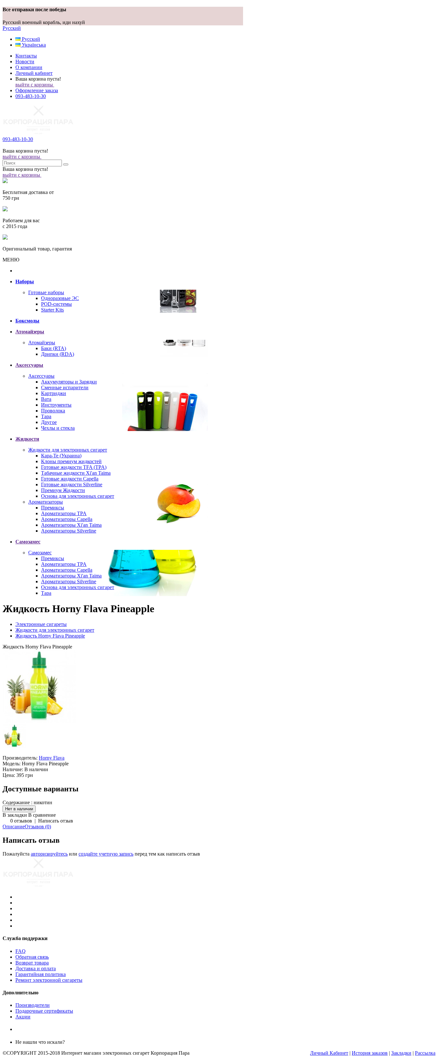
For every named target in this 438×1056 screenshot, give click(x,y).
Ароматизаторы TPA (64, 513)
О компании (28, 67)
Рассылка (425, 1053)
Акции (22, 1016)
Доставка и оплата (35, 968)
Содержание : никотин (27, 802)
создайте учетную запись (106, 854)
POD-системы (56, 304)
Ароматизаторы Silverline (68, 530)
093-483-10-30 (30, 96)
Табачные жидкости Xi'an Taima (76, 473)
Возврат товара (32, 962)
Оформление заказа (36, 90)
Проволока (53, 410)
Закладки (401, 1053)
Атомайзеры (41, 342)
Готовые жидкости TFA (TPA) (73, 467)
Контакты (26, 55)
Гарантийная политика (40, 974)
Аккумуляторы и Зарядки (69, 381)
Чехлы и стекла (58, 428)
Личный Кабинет (329, 1053)
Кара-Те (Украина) (61, 455)
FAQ (20, 951)
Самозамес (40, 552)
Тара (46, 416)
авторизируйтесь (49, 854)
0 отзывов (21, 820)
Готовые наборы (46, 292)
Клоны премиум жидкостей (71, 461)
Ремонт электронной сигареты (48, 980)
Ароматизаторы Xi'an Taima (71, 525)
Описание (14, 826)
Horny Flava (51, 758)
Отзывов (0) (38, 826)
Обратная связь (32, 957)
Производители (32, 1005)
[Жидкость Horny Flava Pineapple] (39, 721)
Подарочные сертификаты (44, 1011)
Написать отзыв (55, 820)
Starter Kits (52, 309)
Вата (46, 399)
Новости (24, 61)
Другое (49, 422)
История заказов (370, 1053)
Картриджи (53, 393)
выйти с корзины (34, 84)
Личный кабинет (34, 73)
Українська (33, 45)
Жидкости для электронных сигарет (67, 450)
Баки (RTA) (53, 348)
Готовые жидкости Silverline (71, 484)
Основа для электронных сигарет (77, 496)
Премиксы (52, 507)
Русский (12, 28)
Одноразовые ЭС (60, 298)
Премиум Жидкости (63, 490)
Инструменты (56, 405)
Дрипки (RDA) (57, 354)
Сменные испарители (64, 387)
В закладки (15, 815)
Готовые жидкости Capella (69, 478)
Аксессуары (41, 376)
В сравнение (42, 815)
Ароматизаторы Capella (66, 519)
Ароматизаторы (45, 502)
